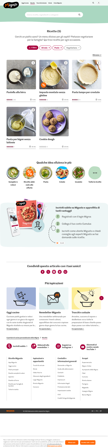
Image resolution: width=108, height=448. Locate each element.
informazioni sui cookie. (55, 446)
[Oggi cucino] (21, 308)
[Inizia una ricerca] (93, 3)
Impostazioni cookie (64, 390)
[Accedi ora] (98, 3)
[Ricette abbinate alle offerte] (29, 177)
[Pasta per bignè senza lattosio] (21, 128)
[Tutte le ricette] (94, 177)
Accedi (62, 243)
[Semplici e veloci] (13, 177)
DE (93, 411)
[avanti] (101, 298)
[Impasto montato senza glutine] (54, 81)
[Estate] (62, 177)
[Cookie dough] (54, 128)
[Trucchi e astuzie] (86, 308)
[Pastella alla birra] (21, 81)
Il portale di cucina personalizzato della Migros (23, 337)
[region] (54, 442)
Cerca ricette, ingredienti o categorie (54, 14)
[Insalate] (78, 177)
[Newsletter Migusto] (53, 308)
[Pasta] (45, 177)
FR (97, 411)
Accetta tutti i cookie (87, 442)
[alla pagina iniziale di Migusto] (11, 3)
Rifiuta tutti (71, 442)
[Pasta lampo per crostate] (86, 81)
